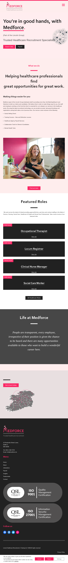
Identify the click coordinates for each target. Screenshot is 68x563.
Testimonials (6, 476)
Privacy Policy (61, 552)
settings (16, 561)
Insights (5, 473)
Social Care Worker (34, 283)
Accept (39, 559)
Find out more (34, 188)
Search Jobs (9, 46)
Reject (49, 559)
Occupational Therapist (34, 231)
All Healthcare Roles (34, 298)
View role (34, 236)
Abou (4, 465)
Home (5, 462)
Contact (5, 479)
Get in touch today (11, 385)
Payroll (20, 46)
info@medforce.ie (12, 452)
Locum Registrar (34, 249)
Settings (59, 559)
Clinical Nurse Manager (34, 267)
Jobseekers (6, 468)
